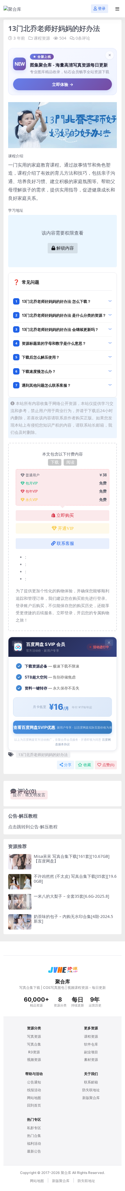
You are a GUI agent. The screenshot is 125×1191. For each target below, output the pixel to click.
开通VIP (66, 528)
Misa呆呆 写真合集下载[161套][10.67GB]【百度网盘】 (72, 858)
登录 (102, 8)
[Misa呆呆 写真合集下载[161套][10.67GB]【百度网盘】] (19, 861)
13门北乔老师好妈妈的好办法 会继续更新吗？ (60, 329)
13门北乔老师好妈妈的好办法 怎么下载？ (56, 301)
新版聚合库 (91, 1098)
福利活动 (34, 1143)
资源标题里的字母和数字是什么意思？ (54, 343)
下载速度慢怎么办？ (39, 371)
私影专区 (34, 1128)
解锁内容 (65, 248)
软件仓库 (91, 1044)
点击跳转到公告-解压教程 (33, 826)
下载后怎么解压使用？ (41, 357)
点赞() (108, 765)
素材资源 (91, 1059)
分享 (68, 765)
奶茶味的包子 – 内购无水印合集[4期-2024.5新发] (73, 919)
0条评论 (83, 38)
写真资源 (34, 1036)
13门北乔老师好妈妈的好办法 (43, 754)
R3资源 (34, 1052)
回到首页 (34, 1105)
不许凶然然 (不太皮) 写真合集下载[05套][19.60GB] (75, 878)
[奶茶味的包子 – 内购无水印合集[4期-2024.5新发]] (19, 922)
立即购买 (65, 515)
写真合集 (34, 1044)
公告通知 (34, 1082)
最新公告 (34, 1151)
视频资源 (34, 1059)
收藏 (87, 765)
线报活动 (34, 1090)
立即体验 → (62, 84)
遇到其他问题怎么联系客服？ (46, 385)
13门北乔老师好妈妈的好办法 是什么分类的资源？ (64, 315)
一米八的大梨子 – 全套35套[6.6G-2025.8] (71, 896)
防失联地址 (91, 1090)
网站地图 (34, 1098)
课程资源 (42, 38)
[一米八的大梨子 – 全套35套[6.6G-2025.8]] (19, 901)
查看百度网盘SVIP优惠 (62, 727)
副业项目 (91, 1052)
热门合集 (34, 1135)
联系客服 (65, 543)
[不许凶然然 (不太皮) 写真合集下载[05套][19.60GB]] (19, 881)
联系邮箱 (91, 1082)
